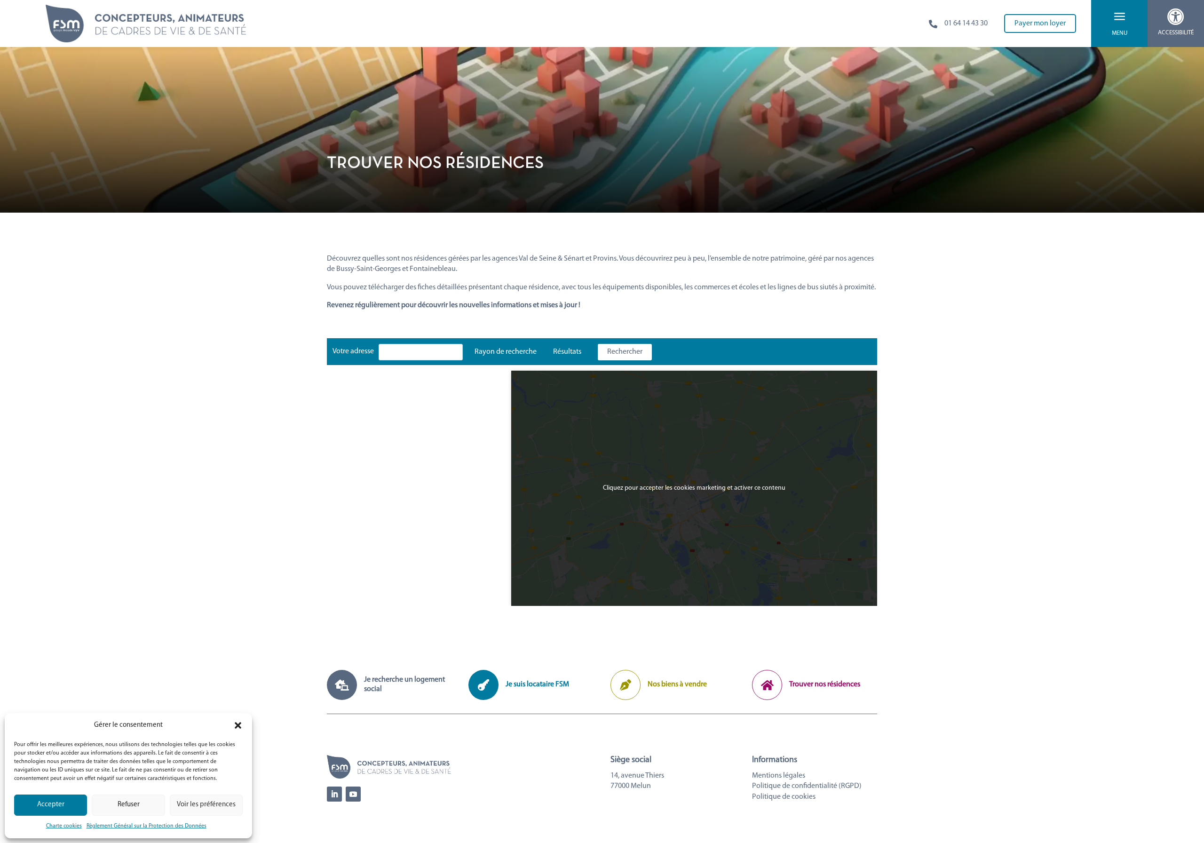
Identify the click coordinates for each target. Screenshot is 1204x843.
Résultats (567, 352)
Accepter (50, 804)
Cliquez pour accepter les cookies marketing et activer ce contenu (694, 488)
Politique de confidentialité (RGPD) (807, 786)
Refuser (129, 804)
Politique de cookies (784, 797)
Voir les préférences (206, 804)
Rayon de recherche (506, 352)
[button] (238, 725)
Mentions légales (778, 775)
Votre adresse (353, 351)
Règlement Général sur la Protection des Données (146, 826)
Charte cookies (64, 826)
